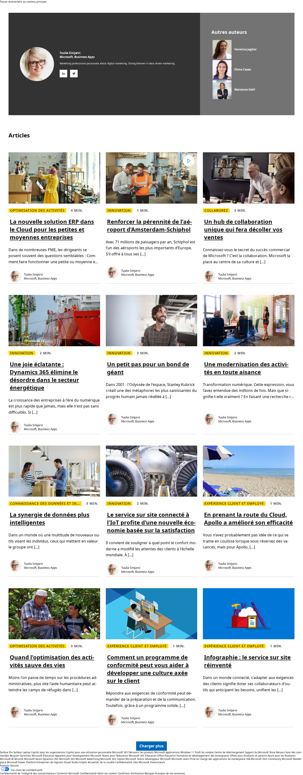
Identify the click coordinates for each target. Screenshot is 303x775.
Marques (150, 773)
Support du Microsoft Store (260, 752)
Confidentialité (88, 773)
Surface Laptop (21, 752)
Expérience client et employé (234, 503)
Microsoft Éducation (43, 755)
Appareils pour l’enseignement (72, 755)
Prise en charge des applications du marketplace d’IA (220, 759)
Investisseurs (157, 762)
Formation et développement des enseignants (203, 755)
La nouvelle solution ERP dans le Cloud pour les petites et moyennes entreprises (52, 229)
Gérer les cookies (107, 773)
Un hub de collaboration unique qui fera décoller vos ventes (243, 229)
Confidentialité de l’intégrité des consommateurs (28, 773)
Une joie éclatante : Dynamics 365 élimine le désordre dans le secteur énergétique (44, 375)
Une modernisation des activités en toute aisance (246, 368)
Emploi (83, 762)
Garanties (25, 755)
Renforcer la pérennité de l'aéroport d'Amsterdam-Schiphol (149, 225)
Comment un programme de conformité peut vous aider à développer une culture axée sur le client (148, 668)
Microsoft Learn (180, 759)
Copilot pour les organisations (48, 752)
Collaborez (216, 210)
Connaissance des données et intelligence (46, 503)
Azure (39, 759)
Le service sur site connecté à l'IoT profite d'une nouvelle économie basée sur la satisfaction (151, 522)
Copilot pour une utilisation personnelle (88, 752)
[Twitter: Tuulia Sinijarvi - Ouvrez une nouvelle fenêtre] (74, 73)
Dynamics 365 (50, 759)
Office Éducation (166, 755)
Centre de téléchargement (229, 752)
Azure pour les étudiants (282, 755)
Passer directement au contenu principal (23, 1)
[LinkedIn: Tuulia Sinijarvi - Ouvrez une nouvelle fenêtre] (63, 73)
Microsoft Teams (134, 759)
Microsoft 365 (120, 752)
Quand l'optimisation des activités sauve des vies (52, 661)
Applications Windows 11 (180, 752)
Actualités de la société (101, 762)
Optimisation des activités (37, 210)
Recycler (14, 755)
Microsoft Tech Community (266, 759)
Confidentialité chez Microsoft (132, 762)
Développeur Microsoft (158, 759)
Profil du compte (204, 752)
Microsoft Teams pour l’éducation (109, 755)
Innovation (119, 210)
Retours (280, 752)
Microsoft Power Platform (21, 762)
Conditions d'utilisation (131, 773)
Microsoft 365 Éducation (142, 755)
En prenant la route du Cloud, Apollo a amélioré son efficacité (248, 518)
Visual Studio (71, 762)
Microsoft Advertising (88, 759)
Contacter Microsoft (68, 773)
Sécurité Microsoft (24, 759)
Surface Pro (6, 752)
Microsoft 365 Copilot (112, 759)
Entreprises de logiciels (49, 762)
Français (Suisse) (9, 765)
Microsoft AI (6, 759)
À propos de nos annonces (170, 773)
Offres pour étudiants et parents (248, 755)
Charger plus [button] (151, 746)
